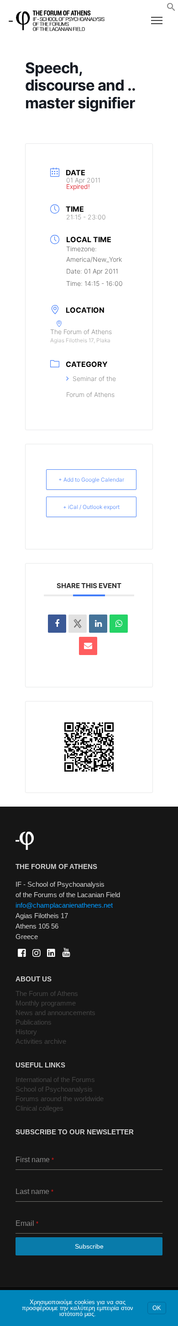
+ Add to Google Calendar (91, 479)
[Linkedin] (98, 624)
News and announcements (55, 1012)
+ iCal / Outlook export (91, 506)
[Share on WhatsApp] (119, 624)
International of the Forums (55, 1079)
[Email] (88, 646)
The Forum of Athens (47, 993)
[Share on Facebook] (57, 624)
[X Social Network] (77, 624)
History (26, 1032)
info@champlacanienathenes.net (64, 905)
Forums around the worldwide (60, 1098)
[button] (171, 9)
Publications (34, 1022)
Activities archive (41, 1041)
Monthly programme (46, 1003)
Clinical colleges (39, 1108)
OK (156, 1308)
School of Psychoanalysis (54, 1089)
